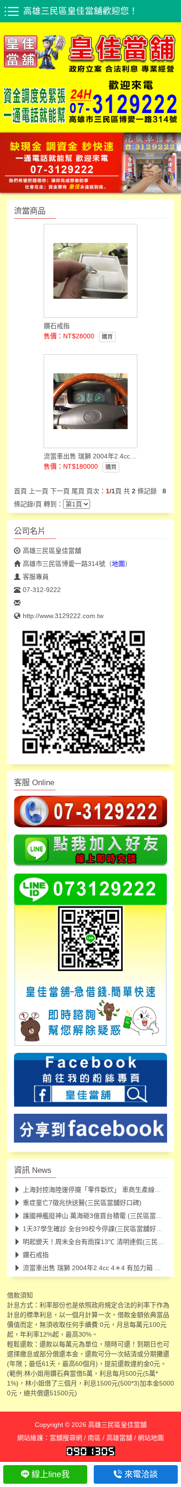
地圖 (118, 563)
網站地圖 (151, 1437)
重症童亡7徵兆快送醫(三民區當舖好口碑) (82, 1202)
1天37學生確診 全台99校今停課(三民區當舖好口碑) (97, 1228)
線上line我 (51, 1474)
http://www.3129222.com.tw (63, 615)
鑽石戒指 (36, 1254)
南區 (94, 1437)
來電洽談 (141, 1474)
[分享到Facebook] (90, 1131)
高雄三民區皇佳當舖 (52, 550)
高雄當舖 (119, 1437)
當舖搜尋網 (66, 1437)
